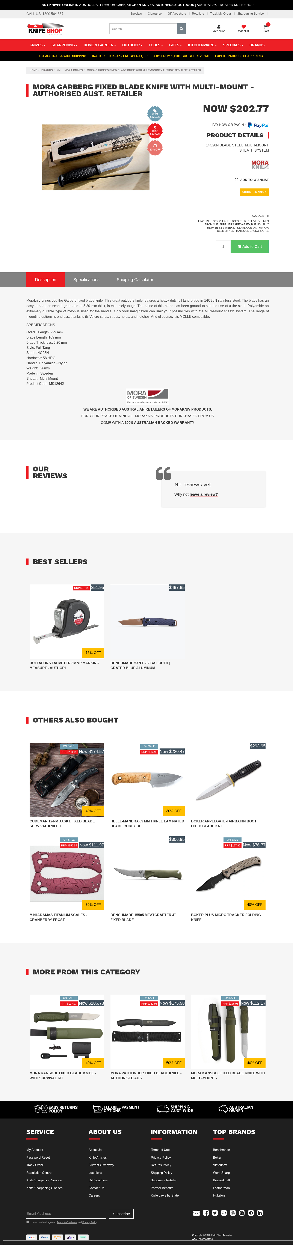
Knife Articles (98, 1157)
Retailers (198, 13)
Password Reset (38, 1157)
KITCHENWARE (201, 45)
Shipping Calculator (135, 279)
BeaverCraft (221, 1180)
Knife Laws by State (165, 1195)
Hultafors (219, 1195)
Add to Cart (252, 246)
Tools (155, 45)
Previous (156, 206)
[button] (252, 180)
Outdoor (131, 45)
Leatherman (221, 1188)
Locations (95, 1172)
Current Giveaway (101, 1165)
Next (161, 206)
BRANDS (257, 45)
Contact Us (96, 1188)
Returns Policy (161, 1165)
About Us (95, 1150)
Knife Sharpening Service (44, 1180)
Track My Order (221, 13)
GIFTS (174, 45)
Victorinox (220, 1165)
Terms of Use (160, 1150)
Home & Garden (99, 45)
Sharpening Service (251, 13)
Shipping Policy (161, 1172)
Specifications (86, 279)
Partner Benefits (162, 1188)
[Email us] (196, 1212)
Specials (136, 13)
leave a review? (204, 494)
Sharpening (63, 45)
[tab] (45, 279)
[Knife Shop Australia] (45, 28)
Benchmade (221, 1150)
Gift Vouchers (177, 13)
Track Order (34, 1165)
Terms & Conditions (67, 1222)
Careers (94, 1195)
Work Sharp (221, 1172)
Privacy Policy (161, 1157)
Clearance (155, 13)
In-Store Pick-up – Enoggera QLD (120, 56)
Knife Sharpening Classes (44, 1188)
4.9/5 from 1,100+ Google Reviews (181, 56)
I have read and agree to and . (64, 1222)
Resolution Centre (38, 1172)
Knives (37, 45)
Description (45, 279)
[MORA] (260, 164)
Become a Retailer (164, 1180)
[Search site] (181, 28)
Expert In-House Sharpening (239, 56)
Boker (217, 1157)
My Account (34, 1150)
